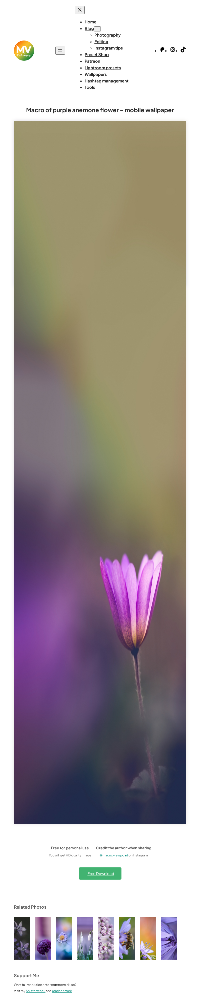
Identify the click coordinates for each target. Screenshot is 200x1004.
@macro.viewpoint (114, 855)
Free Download (101, 873)
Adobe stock (62, 991)
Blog (89, 28)
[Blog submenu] (97, 28)
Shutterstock (35, 991)
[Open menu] (60, 51)
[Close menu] (80, 10)
